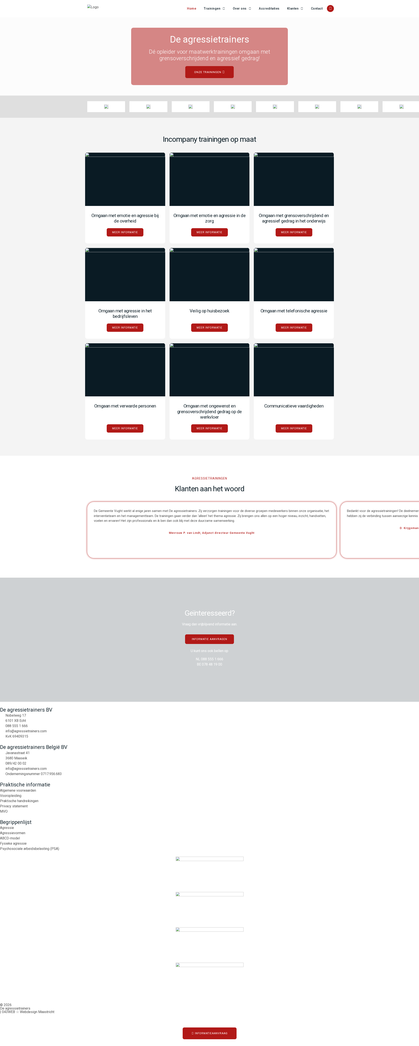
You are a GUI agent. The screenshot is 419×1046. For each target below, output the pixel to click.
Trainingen (212, 8)
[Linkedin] (330, 8)
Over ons (240, 8)
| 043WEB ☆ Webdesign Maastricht (27, 1012)
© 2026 (6, 1005)
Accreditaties (269, 8)
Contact (317, 8)
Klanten (293, 8)
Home (191, 8)
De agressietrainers (15, 1008)
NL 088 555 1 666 (209, 659)
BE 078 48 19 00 (209, 664)
